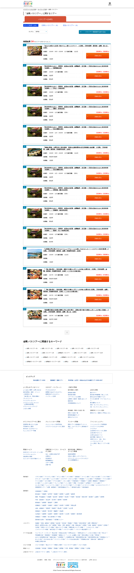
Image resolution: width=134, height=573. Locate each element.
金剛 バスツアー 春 (62, 348)
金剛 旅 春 (85, 361)
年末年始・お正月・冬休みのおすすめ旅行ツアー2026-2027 (85, 380)
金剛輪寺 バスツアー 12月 (34, 361)
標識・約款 (47, 560)
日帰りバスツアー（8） (50, 25)
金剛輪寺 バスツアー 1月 (68, 357)
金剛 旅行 (95, 361)
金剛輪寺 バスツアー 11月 (53, 361)
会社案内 (39, 560)
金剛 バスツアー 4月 (93, 348)
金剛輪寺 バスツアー (64, 353)
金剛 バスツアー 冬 (32, 348)
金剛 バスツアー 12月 (80, 353)
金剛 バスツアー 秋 (47, 348)
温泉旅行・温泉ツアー (56, 380)
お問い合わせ (93, 560)
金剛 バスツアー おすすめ (87, 357)
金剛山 (66, 361)
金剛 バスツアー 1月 (48, 353)
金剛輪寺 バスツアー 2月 (50, 357)
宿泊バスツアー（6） (71, 25)
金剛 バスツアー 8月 (77, 348)
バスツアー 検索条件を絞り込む (95, 32)
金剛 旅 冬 (75, 361)
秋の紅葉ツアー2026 (39, 380)
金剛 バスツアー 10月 (33, 357)
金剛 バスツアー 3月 (32, 353)
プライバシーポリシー (59, 560)
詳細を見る (98, 55)
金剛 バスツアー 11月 (97, 353)
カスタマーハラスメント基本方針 (77, 560)
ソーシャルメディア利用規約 (98, 424)
